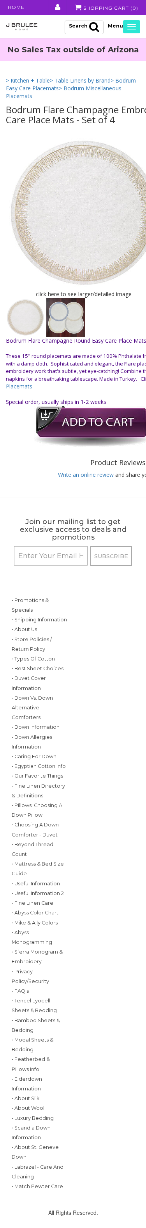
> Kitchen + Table (28, 80)
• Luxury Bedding (33, 1118)
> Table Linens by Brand (80, 80)
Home (16, 7)
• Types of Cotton (33, 659)
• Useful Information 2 (38, 893)
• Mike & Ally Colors (35, 923)
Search (78, 26)
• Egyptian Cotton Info (39, 766)
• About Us (24, 629)
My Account (57, 7)
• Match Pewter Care (37, 1186)
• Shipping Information (39, 620)
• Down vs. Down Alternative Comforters (32, 707)
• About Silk (25, 1098)
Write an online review (86, 474)
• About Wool (28, 1108)
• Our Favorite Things (37, 776)
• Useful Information (36, 884)
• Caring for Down (34, 756)
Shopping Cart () (110, 8)
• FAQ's (20, 991)
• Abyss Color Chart (35, 913)
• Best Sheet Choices (37, 668)
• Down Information (36, 727)
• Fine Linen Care (32, 903)
